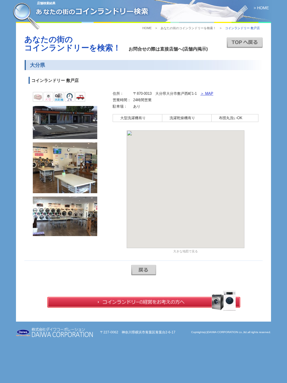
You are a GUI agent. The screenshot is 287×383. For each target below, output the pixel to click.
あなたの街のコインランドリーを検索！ (188, 28)
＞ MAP (206, 93)
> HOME (261, 8)
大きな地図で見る (185, 251)
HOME (147, 28)
